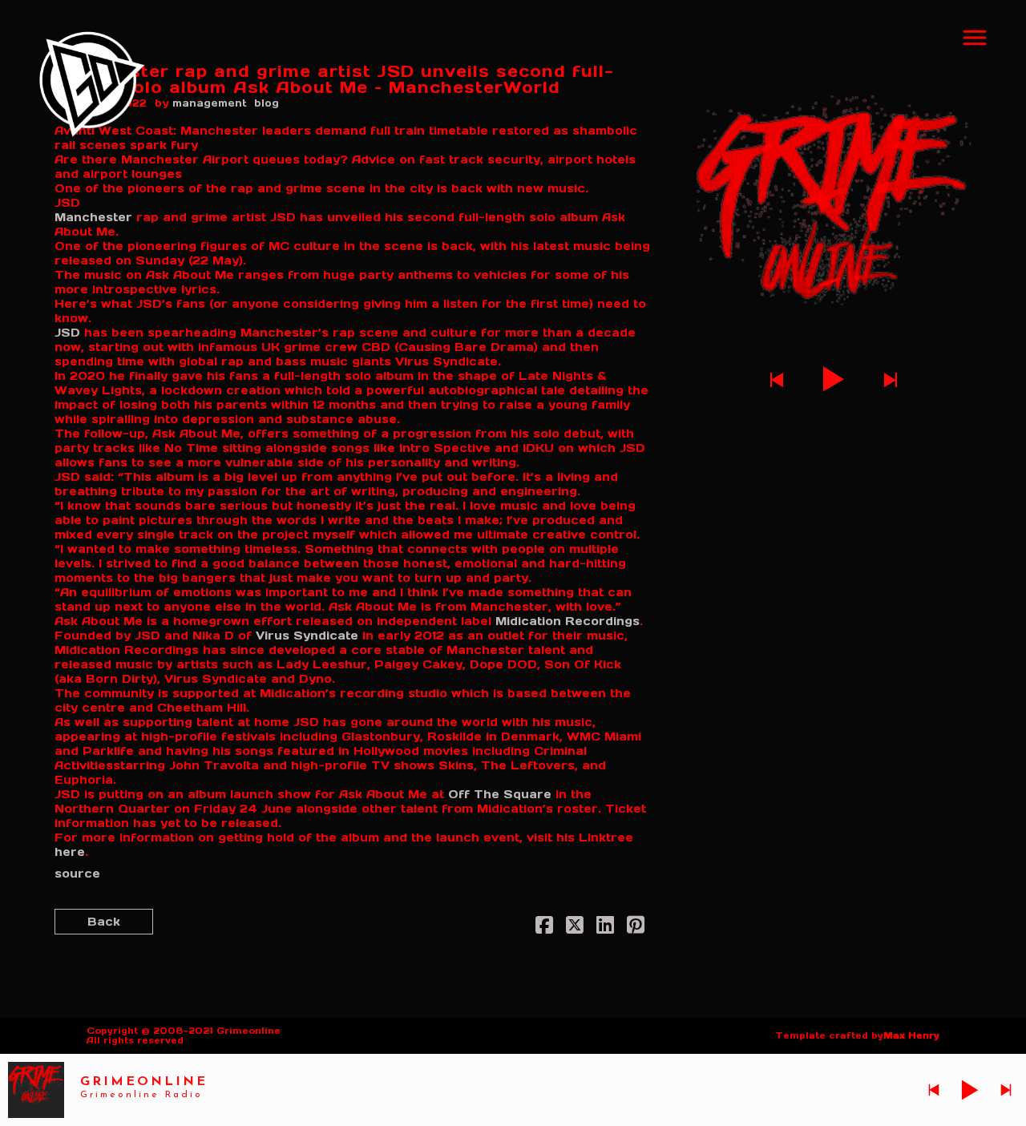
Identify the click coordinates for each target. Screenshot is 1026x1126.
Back (103, 921)
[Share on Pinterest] (635, 928)
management (209, 103)
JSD (67, 332)
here (70, 852)
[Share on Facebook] (544, 928)
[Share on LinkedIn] (605, 928)
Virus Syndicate (307, 635)
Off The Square (499, 794)
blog (266, 103)
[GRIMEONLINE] (92, 84)
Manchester (93, 217)
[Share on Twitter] (574, 928)
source (77, 873)
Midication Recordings (567, 621)
